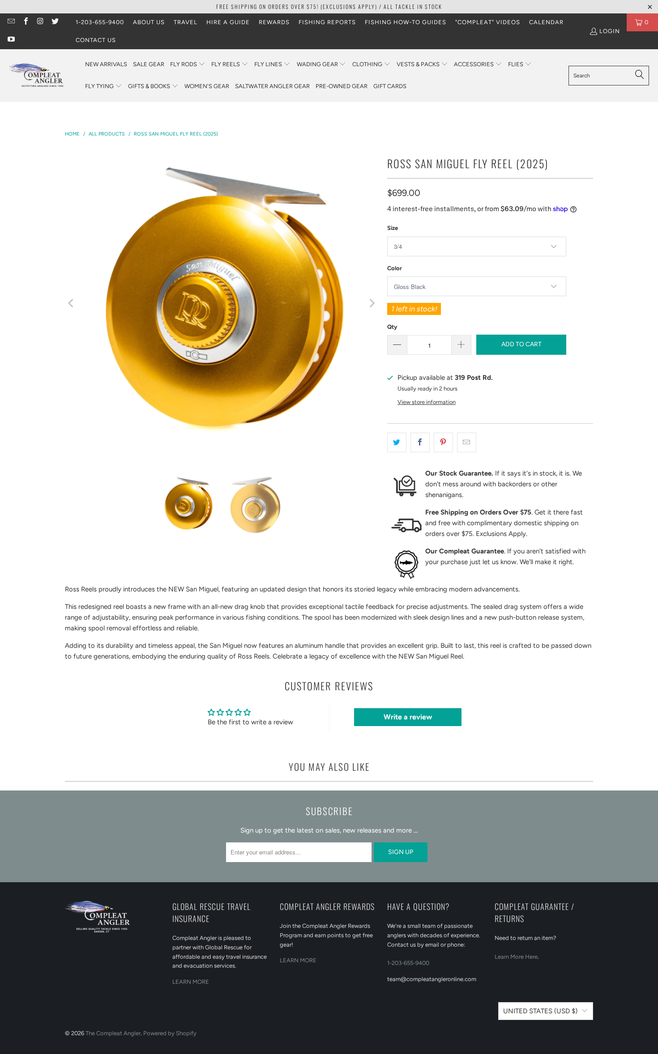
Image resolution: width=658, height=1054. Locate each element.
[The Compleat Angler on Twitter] (54, 22)
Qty (392, 326)
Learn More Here (516, 956)
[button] (187, 65)
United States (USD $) (540, 1011)
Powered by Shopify (170, 1033)
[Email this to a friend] (466, 442)
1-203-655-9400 (100, 22)
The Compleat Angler (113, 1033)
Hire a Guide (228, 22)
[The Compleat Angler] (42, 76)
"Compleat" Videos (487, 22)
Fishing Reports (327, 22)
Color (394, 268)
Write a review (408, 717)
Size (392, 228)
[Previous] (71, 303)
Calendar (546, 22)
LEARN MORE (190, 981)
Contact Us (96, 40)
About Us (149, 22)
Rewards (274, 22)
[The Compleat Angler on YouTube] (11, 40)
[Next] (371, 303)
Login (609, 31)
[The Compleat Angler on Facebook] (25, 22)
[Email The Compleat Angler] (11, 22)
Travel (185, 22)
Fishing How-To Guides (405, 22)
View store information (426, 402)
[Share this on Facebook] (420, 442)
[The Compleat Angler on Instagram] (40, 22)
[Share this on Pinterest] (443, 442)
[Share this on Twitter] (396, 442)
